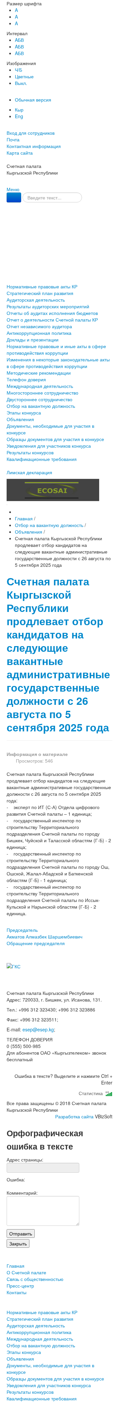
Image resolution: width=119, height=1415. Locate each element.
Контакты (59, 276)
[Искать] (14, 197)
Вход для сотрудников (31, 132)
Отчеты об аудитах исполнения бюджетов (52, 313)
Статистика (92, 1093)
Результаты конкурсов (30, 452)
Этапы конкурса (24, 412)
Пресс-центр (59, 262)
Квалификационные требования (42, 459)
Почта (13, 139)
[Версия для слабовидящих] (7, 126)
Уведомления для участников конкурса (49, 445)
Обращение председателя (36, 943)
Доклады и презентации (33, 339)
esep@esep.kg (38, 1029)
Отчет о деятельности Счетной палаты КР (52, 319)
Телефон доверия (26, 379)
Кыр (19, 109)
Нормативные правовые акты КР (42, 286)
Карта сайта (20, 152)
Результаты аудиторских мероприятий (48, 306)
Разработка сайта (74, 1116)
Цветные (24, 76)
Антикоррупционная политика (39, 333)
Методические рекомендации (39, 372)
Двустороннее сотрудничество (39, 399)
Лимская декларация (29, 472)
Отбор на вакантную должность (41, 406)
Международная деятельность (40, 386)
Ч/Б (18, 69)
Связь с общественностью (59, 249)
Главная (59, 221)
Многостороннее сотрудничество (42, 392)
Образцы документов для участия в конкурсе (55, 439)
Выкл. (21, 83)
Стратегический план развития (40, 293)
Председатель (44, 933)
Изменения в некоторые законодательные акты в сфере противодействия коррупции (58, 362)
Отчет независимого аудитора (39, 326)
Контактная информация (34, 146)
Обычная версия (33, 99)
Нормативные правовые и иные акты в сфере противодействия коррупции (56, 349)
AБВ (19, 40)
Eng (19, 116)
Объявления (20, 419)
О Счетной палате (59, 235)
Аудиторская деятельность (36, 299)
